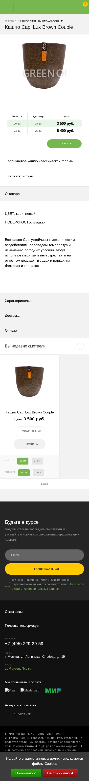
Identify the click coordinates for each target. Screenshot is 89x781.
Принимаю (26, 772)
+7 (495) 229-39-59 (24, 643)
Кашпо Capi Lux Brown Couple (29, 412)
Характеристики (20, 176)
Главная (40, 7)
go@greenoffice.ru (18, 668)
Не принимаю (60, 772)
